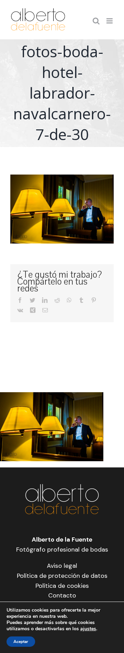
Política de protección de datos (62, 576)
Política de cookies (62, 586)
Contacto (62, 595)
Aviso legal (62, 566)
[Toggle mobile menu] (110, 20)
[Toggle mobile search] (96, 20)
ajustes (88, 629)
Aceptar (20, 641)
